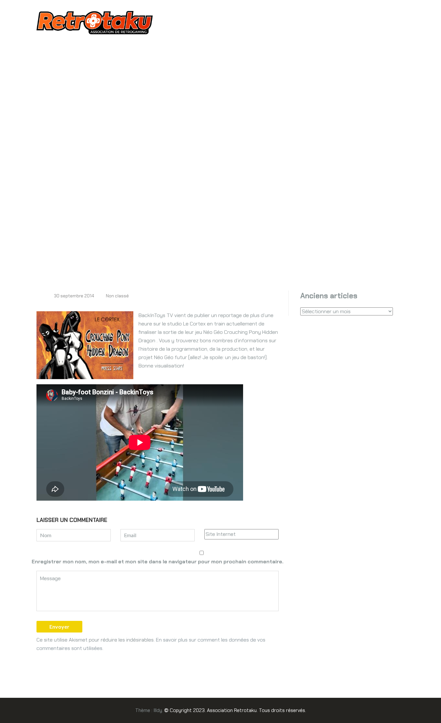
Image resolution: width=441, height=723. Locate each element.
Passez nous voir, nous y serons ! (333, 19)
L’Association (179, 19)
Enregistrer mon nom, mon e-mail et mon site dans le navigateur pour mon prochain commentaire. (157, 561)
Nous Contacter (196, 32)
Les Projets (224, 19)
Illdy (158, 710)
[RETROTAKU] (94, 22)
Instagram (265, 19)
